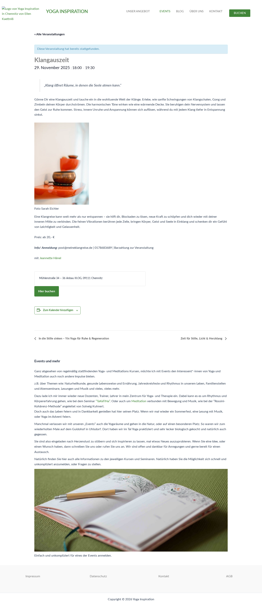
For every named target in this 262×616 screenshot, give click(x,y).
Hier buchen (46, 291)
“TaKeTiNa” (103, 401)
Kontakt (163, 576)
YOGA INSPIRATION (67, 11)
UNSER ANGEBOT (138, 11)
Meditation (138, 401)
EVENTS (165, 11)
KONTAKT (215, 11)
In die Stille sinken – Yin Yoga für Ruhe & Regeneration (73, 338)
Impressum (33, 576)
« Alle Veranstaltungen (49, 34)
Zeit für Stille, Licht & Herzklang (202, 338)
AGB (229, 576)
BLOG (180, 11)
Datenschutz (98, 576)
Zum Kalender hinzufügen (58, 310)
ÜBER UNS (196, 11)
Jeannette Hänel (50, 258)
